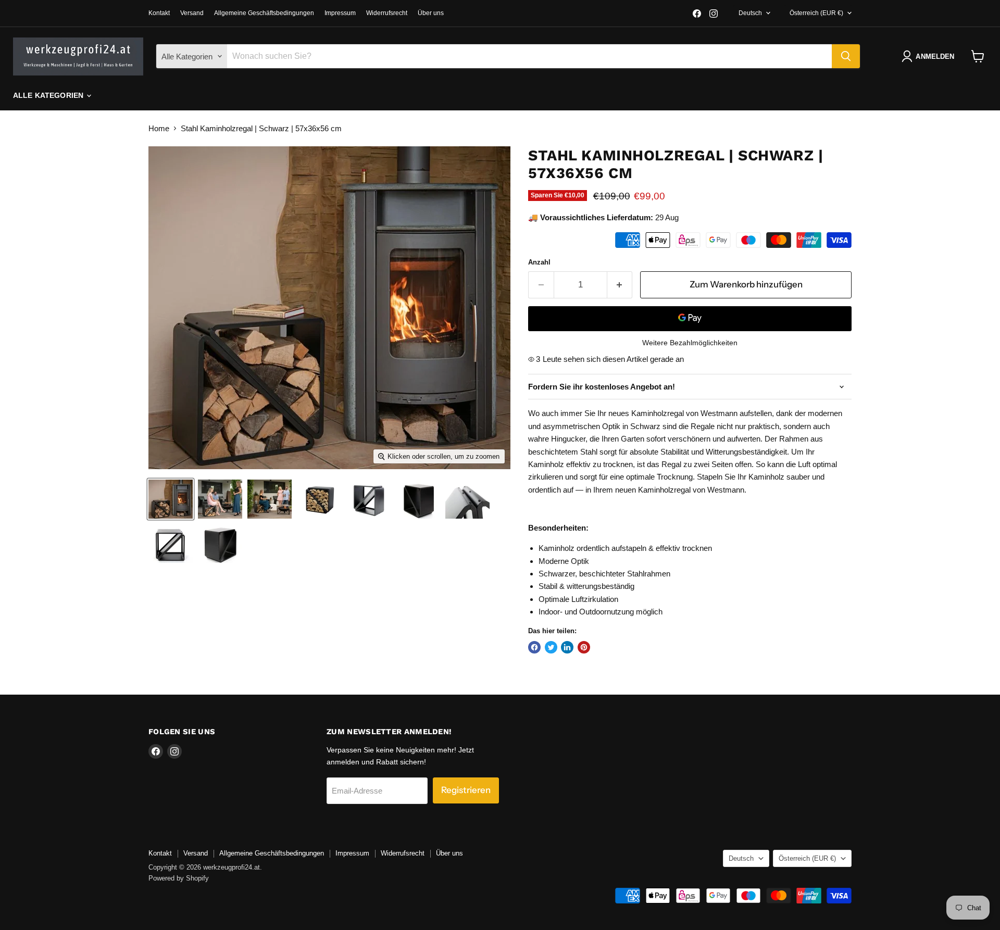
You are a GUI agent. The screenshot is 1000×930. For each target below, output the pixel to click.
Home (158, 128)
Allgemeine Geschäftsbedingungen (264, 13)
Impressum (340, 13)
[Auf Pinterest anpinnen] (584, 647)
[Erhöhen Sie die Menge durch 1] (620, 284)
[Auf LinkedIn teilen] (567, 647)
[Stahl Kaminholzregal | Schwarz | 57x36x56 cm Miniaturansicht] (170, 499)
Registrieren (466, 790)
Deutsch (750, 13)
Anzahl (539, 262)
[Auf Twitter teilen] (551, 647)
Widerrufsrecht (386, 13)
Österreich (816, 13)
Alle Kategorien (49, 95)
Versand (192, 13)
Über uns (431, 13)
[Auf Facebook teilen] (534, 647)
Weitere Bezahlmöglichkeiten (690, 342)
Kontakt (159, 13)
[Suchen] (846, 56)
